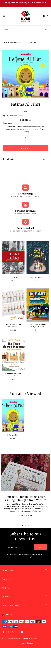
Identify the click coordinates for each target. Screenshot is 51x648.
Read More (37, 511)
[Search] (46, 30)
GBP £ (7, 615)
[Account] (44, 16)
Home (4, 42)
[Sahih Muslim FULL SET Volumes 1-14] (13, 305)
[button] (25, 159)
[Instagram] (8, 632)
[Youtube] (22, 632)
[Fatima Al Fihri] (13, 415)
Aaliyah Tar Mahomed (14, 116)
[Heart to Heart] (13, 257)
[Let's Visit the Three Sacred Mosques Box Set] (13, 354)
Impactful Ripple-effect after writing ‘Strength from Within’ (25, 498)
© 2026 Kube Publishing (11, 638)
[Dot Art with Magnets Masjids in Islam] (37, 305)
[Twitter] (13, 632)
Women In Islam (16, 42)
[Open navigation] (10, 16)
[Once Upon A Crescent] (37, 257)
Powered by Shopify (29, 638)
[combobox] (25, 30)
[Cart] (48, 16)
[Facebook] (3, 632)
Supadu (30, 643)
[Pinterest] (17, 632)
